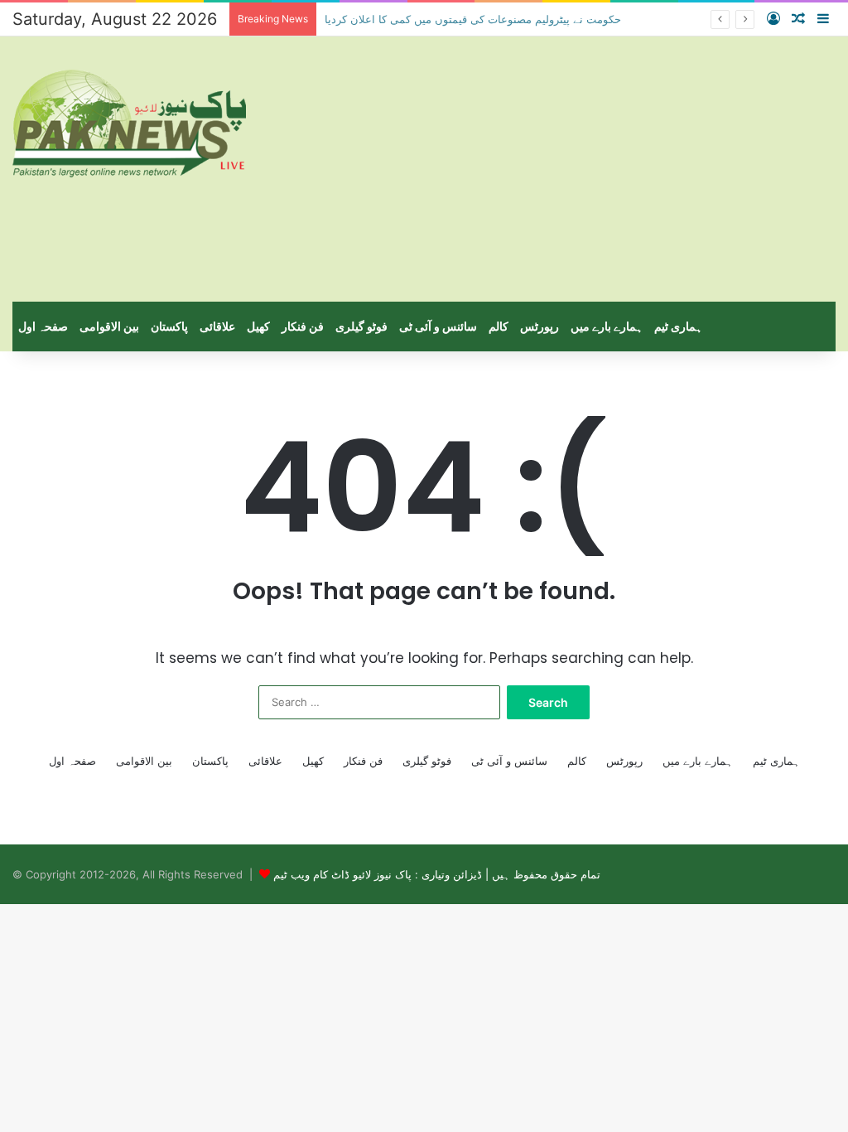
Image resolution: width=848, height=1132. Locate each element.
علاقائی (217, 326)
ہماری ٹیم (678, 326)
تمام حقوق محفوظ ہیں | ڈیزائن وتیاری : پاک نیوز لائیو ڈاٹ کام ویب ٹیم (436, 874)
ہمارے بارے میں (607, 326)
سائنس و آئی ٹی (438, 326)
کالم (498, 326)
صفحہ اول (43, 326)
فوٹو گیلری (361, 326)
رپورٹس (539, 326)
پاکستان (169, 326)
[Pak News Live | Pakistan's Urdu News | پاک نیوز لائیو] (129, 123)
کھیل (258, 326)
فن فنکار (303, 326)
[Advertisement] (565, 169)
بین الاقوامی (109, 326)
